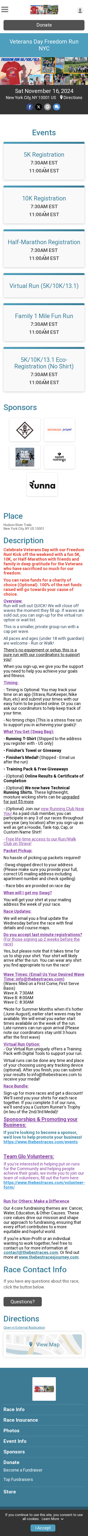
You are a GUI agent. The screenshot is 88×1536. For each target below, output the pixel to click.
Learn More (50, 1519)
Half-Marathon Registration (44, 242)
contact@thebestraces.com (31, 1252)
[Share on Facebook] (29, 107)
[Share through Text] (56, 107)
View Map (48, 1344)
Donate (44, 25)
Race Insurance (21, 1420)
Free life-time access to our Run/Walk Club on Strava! (40, 841)
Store (10, 1492)
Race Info (14, 1409)
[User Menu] (80, 10)
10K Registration (44, 198)
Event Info (15, 1441)
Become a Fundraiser (23, 1470)
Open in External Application (24, 1327)
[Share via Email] (47, 107)
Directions (73, 97)
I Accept (43, 1528)
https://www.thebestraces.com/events (41, 1141)
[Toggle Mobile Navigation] (4, 9)
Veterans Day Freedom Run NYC (44, 45)
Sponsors (14, 1452)
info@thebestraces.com (39, 979)
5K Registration (44, 154)
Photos (11, 1430)
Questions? (23, 1302)
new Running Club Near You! (44, 811)
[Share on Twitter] (38, 107)
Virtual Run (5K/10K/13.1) (44, 285)
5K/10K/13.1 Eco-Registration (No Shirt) (44, 363)
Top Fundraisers (18, 1479)
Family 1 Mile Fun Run (44, 315)
